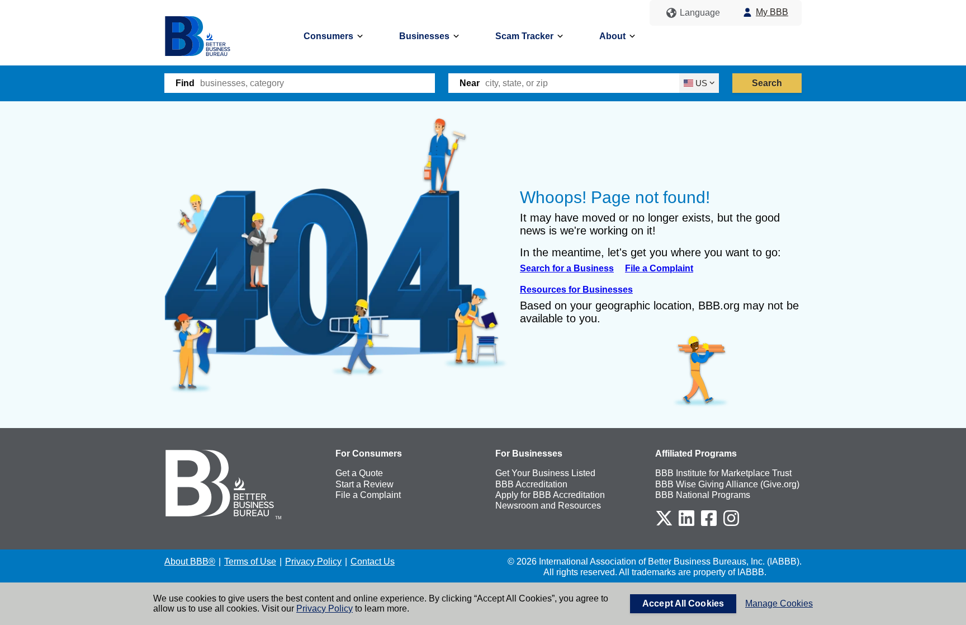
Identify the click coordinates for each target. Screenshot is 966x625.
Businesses (424, 36)
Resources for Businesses (576, 289)
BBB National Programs (702, 495)
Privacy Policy (324, 608)
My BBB (772, 12)
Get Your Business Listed (545, 473)
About (612, 36)
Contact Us (373, 561)
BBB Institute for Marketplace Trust (723, 473)
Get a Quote (359, 473)
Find (185, 83)
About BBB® (189, 561)
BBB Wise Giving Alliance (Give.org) (727, 484)
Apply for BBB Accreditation (550, 495)
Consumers (328, 36)
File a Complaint (659, 268)
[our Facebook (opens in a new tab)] (709, 524)
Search (767, 83)
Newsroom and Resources (548, 505)
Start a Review (364, 484)
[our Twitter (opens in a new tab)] (664, 524)
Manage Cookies (779, 603)
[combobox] (317, 83)
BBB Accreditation (531, 484)
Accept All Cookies (683, 603)
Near (470, 83)
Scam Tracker (524, 36)
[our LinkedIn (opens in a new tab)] (686, 524)
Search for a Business (567, 268)
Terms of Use (250, 561)
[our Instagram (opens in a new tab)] (731, 524)
